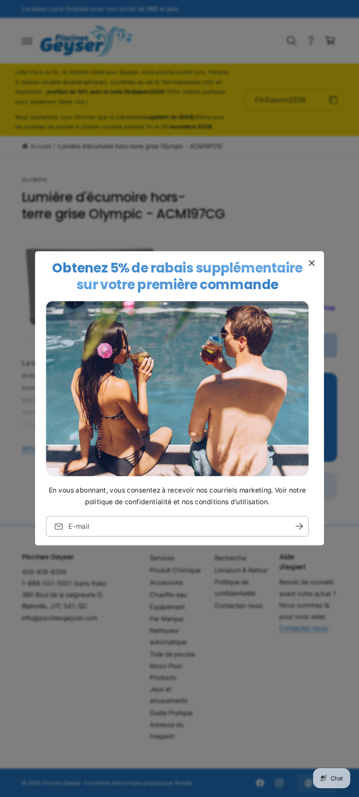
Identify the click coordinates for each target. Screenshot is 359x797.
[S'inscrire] (299, 526)
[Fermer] (311, 263)
